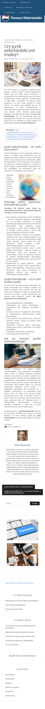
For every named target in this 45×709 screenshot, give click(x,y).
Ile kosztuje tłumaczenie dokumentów (19, 640)
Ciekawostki (25, 2)
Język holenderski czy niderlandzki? (18, 487)
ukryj (16, 130)
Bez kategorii (10, 674)
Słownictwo (9, 12)
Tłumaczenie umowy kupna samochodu (19, 636)
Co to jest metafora (12, 645)
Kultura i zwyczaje (24, 7)
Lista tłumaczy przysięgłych (15, 605)
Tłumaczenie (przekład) (14, 609)
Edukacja (8, 7)
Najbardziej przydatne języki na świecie (19, 632)
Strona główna (9, 2)
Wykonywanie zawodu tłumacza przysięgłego (21, 601)
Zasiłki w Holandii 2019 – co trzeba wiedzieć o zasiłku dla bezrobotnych (22, 492)
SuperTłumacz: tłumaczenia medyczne (19, 583)
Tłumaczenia (24, 12)
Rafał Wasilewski (11, 59)
